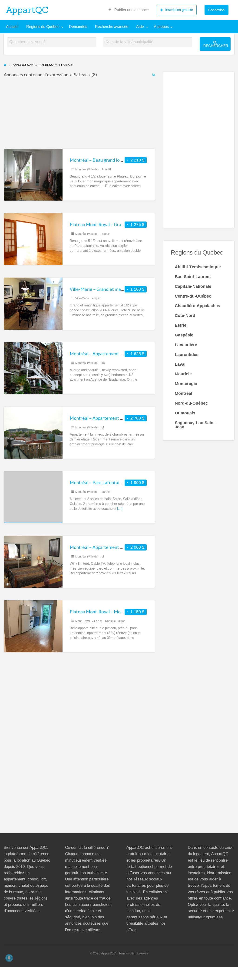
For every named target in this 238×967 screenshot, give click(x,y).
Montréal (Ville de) (87, 169)
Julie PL (107, 169)
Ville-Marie (82, 298)
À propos (161, 27)
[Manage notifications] (9, 958)
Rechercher (215, 46)
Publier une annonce (131, 10)
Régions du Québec (42, 27)
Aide (140, 27)
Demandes (78, 27)
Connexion (216, 10)
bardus (106, 492)
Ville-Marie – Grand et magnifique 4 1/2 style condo (121, 289)
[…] (119, 508)
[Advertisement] (79, 114)
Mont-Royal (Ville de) (88, 621)
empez (96, 298)
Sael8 (105, 233)
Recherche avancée (111, 27)
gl (103, 427)
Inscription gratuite (179, 10)
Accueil (12, 27)
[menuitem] (129, 10)
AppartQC (27, 9)
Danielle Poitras (115, 621)
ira (103, 363)
